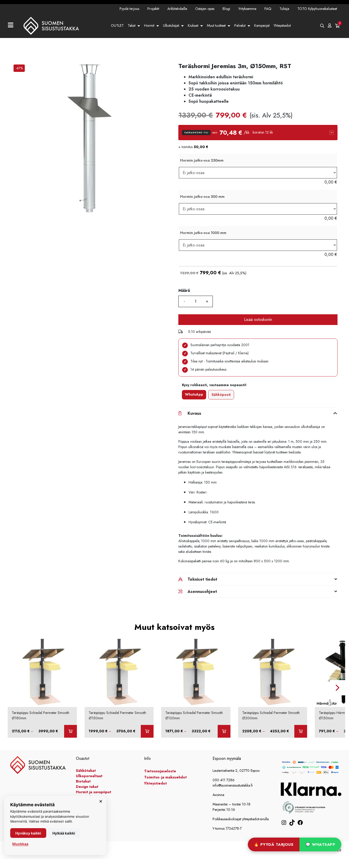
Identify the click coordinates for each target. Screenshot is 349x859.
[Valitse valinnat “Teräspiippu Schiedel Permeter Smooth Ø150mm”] (147, 731)
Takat (131, 25)
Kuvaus (194, 413)
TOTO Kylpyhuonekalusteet (317, 8)
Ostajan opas (204, 8)
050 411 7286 (224, 780)
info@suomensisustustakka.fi (233, 785)
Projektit (153, 8)
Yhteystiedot (282, 25)
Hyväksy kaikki (28, 833)
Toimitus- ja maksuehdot (165, 777)
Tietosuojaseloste (160, 771)
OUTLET (117, 25)
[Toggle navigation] (12, 25)
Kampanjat (262, 25)
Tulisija (284, 8)
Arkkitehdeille (177, 8)
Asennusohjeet (202, 591)
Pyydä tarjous (129, 8)
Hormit (149, 25)
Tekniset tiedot (202, 579)
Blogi (226, 8)
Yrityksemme (247, 8)
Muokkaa (20, 844)
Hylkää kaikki (63, 833)
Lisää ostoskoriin (258, 319)
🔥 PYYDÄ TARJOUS (274, 844)
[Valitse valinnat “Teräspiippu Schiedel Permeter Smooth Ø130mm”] (224, 731)
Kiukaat (193, 25)
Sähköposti (221, 394)
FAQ (267, 8)
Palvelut (240, 25)
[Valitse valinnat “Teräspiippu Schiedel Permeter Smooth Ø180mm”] (70, 731)
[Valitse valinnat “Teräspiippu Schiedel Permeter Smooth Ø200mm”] (300, 731)
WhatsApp (194, 394)
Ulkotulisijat (171, 25)
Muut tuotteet (216, 25)
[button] (258, 132)
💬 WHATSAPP (320, 844)
